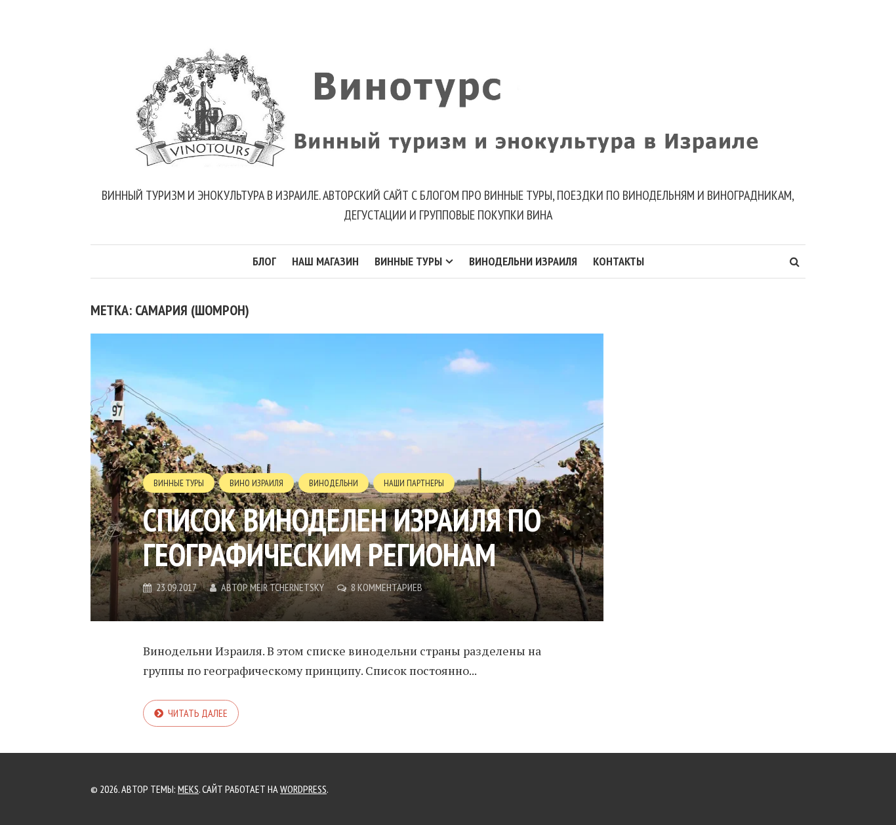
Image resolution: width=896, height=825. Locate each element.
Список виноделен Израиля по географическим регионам (342, 537)
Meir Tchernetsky (287, 587)
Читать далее (198, 712)
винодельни (333, 483)
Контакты (618, 261)
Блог (264, 261)
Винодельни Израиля (523, 261)
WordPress (303, 789)
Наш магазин (325, 261)
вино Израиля (256, 483)
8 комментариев (386, 587)
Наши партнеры (414, 483)
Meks (188, 789)
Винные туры (408, 261)
